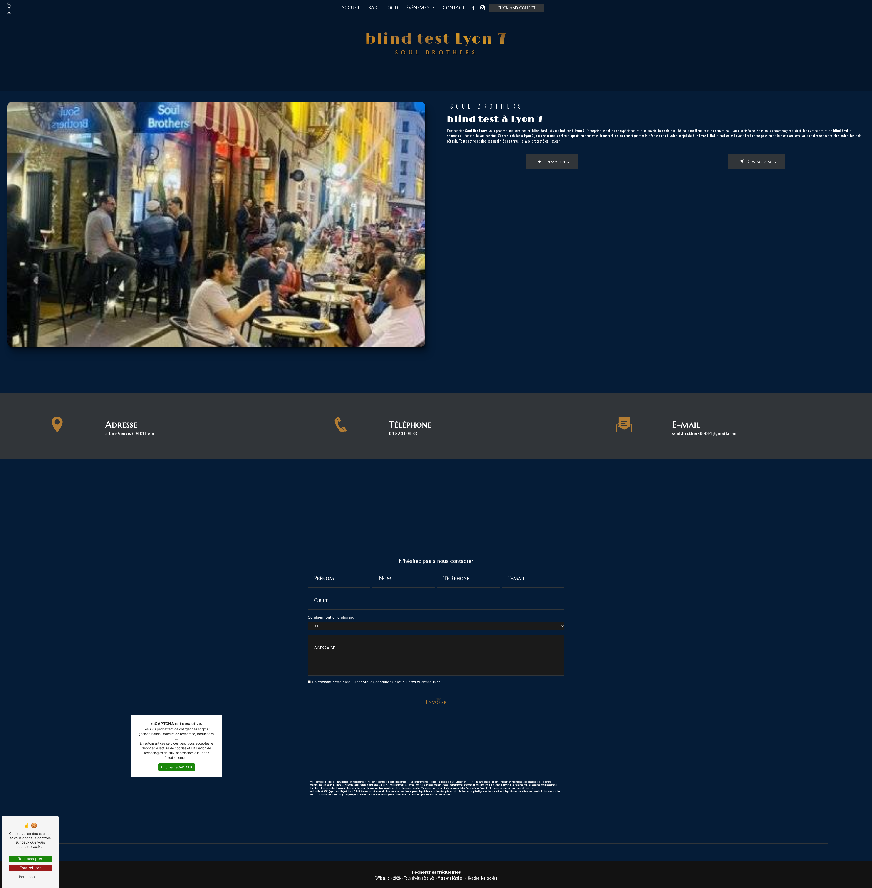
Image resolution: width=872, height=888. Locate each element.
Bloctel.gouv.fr (387, 794)
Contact (454, 8)
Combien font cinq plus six (331, 617)
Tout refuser (30, 868)
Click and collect (516, 7)
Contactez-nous (762, 161)
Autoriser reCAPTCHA (177, 767)
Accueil (350, 8)
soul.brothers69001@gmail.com (704, 434)
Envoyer (436, 701)
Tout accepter (30, 858)
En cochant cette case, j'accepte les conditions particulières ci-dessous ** (376, 682)
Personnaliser (30, 876)
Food (391, 8)
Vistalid (384, 878)
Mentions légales (450, 878)
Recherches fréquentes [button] (436, 872)
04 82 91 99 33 (403, 434)
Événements (420, 8)
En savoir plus (557, 161)
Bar (372, 8)
